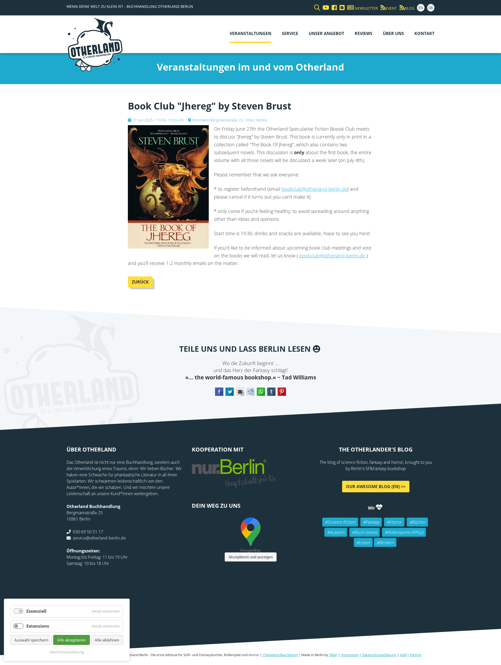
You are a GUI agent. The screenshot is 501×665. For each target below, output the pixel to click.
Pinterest (282, 392)
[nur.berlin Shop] (233, 485)
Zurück (140, 282)
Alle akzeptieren (71, 640)
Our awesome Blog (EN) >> (375, 486)
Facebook (219, 392)
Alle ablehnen (107, 640)
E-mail (240, 392)
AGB (403, 654)
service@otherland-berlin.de (99, 538)
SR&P (333, 654)
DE (430, 7)
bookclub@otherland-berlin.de (314, 189)
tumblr (271, 392)
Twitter (229, 392)
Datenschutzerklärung (379, 654)
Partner (415, 654)
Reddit (250, 392)
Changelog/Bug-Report (280, 654)
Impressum (350, 654)
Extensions (37, 626)
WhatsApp (261, 392)
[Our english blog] (341, 8)
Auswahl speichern (31, 640)
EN (420, 7)
